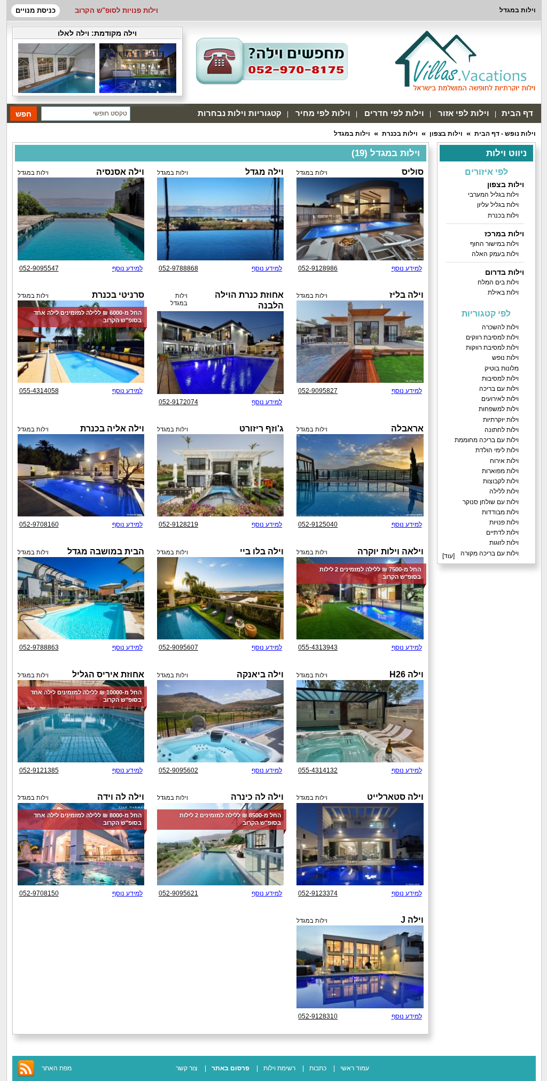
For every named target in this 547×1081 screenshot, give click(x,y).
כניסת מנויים (35, 10)
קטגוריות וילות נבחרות (240, 113)
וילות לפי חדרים (394, 113)
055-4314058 (39, 391)
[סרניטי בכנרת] (81, 341)
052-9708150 (39, 893)
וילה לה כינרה (257, 796)
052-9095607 (178, 647)
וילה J (412, 919)
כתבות (317, 1068)
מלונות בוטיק (502, 368)
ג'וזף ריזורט (261, 428)
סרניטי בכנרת (118, 294)
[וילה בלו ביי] (220, 598)
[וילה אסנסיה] (81, 218)
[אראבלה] (359, 475)
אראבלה (407, 428)
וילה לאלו (73, 33)
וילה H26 (406, 674)
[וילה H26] (359, 721)
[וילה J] (359, 966)
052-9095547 (39, 268)
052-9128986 (318, 268)
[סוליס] (359, 218)
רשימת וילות (279, 1068)
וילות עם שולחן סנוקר (491, 502)
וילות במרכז (504, 233)
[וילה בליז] (359, 341)
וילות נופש (505, 357)
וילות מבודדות (500, 512)
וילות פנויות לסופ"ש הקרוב (116, 10)
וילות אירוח (504, 461)
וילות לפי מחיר (322, 113)
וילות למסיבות (500, 378)
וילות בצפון (446, 133)
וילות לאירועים (500, 399)
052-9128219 (178, 524)
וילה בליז (406, 294)
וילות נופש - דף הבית (505, 133)
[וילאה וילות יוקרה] (359, 598)
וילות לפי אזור (463, 113)
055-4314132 (318, 770)
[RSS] (26, 1075)
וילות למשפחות (499, 409)
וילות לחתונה (502, 430)
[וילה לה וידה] (81, 844)
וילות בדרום (504, 272)
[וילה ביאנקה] (220, 721)
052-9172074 (178, 402)
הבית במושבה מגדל (105, 551)
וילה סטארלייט (395, 796)
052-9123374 (318, 893)
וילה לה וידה (120, 796)
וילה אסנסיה (120, 171)
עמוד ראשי (354, 1068)
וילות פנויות (504, 522)
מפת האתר (57, 1068)
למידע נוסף (407, 268)
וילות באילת (503, 292)
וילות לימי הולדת (497, 450)
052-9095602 (178, 770)
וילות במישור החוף (494, 244)
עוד (448, 556)
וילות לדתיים (502, 532)
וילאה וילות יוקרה (390, 551)
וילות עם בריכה (499, 388)
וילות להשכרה (500, 327)
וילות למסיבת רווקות (492, 347)
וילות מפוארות (500, 471)
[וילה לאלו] (137, 91)
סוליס (413, 171)
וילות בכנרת (400, 133)
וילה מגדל (264, 171)
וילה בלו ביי (262, 551)
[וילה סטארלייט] (359, 844)
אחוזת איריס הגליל (108, 674)
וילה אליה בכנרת (112, 428)
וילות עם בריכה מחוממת (487, 440)
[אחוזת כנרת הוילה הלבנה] (220, 352)
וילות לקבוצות (501, 481)
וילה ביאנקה (260, 674)
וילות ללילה (504, 491)
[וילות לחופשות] (465, 60)
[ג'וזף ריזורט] (220, 475)
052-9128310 (318, 1016)
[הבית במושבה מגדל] (81, 598)
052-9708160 (39, 524)
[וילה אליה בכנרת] (81, 475)
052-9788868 (178, 268)
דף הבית (517, 113)
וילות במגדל (352, 133)
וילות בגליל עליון (498, 205)
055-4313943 (318, 647)
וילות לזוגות (504, 542)
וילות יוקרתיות (501, 419)
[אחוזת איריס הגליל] (81, 721)
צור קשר (187, 1068)
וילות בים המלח (498, 282)
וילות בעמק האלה (495, 254)
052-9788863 (39, 647)
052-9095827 (318, 391)
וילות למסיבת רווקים (492, 337)
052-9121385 (39, 770)
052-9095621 (178, 893)
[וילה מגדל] (220, 218)
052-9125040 (318, 524)
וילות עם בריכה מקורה (489, 553)
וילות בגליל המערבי (493, 194)
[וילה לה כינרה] (220, 844)
